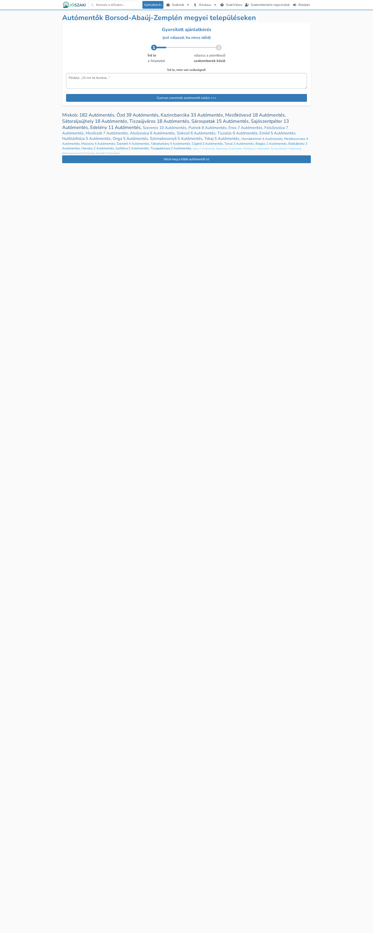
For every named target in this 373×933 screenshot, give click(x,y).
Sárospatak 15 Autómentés (221, 121)
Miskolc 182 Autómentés (89, 115)
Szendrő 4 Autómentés (134, 144)
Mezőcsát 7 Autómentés (108, 133)
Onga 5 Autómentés (131, 138)
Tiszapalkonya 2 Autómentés (171, 148)
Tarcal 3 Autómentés (239, 144)
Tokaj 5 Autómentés (222, 138)
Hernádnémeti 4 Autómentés (262, 139)
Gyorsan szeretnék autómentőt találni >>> (186, 98)
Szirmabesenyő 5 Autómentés (177, 138)
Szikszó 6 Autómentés (197, 133)
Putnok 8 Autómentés (208, 127)
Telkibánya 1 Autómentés (257, 148)
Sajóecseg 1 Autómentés (229, 148)
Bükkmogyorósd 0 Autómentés (79, 153)
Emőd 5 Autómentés (278, 133)
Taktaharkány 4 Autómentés (171, 144)
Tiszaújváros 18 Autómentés (160, 121)
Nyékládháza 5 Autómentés (87, 138)
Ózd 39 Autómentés (139, 115)
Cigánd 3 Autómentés (208, 144)
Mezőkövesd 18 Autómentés (255, 115)
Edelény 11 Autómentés (116, 127)
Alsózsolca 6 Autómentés (153, 133)
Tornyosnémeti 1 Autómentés (286, 148)
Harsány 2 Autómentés (98, 148)
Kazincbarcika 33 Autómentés (193, 115)
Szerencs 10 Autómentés (165, 127)
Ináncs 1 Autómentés (204, 148)
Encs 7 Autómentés (246, 127)
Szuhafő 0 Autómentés (108, 153)
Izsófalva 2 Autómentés (133, 148)
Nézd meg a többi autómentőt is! (186, 159)
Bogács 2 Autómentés (271, 144)
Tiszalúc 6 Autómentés (238, 133)
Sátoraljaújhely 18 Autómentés (95, 121)
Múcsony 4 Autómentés (99, 144)
